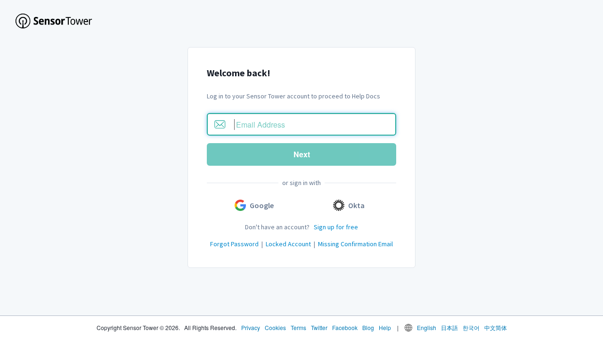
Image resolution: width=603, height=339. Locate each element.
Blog (368, 327)
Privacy (250, 327)
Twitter (319, 327)
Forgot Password (234, 244)
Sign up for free (336, 227)
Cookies (275, 327)
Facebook (345, 327)
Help (385, 327)
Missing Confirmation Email (355, 244)
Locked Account (288, 244)
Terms (298, 327)
